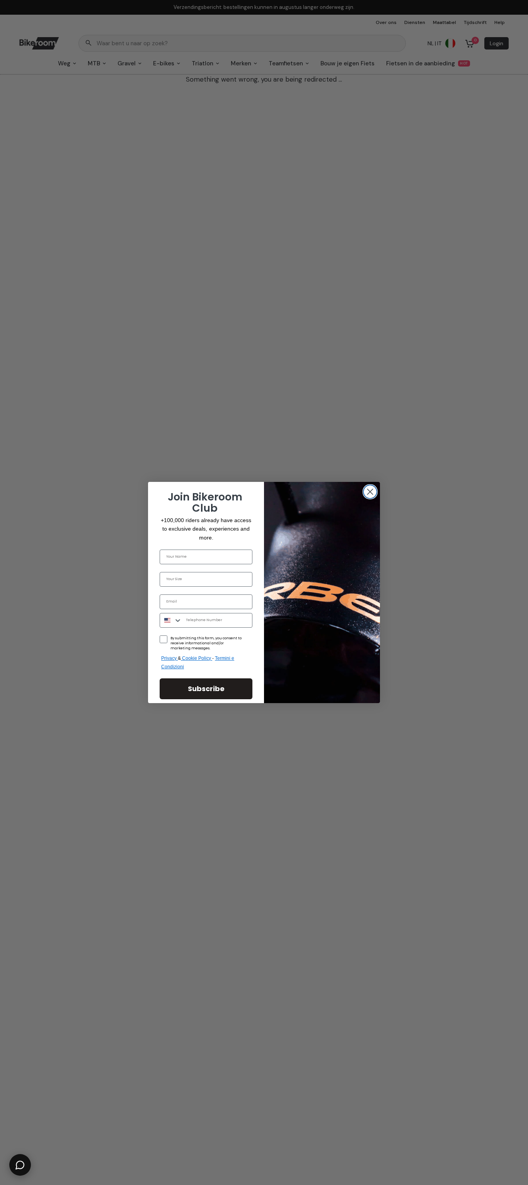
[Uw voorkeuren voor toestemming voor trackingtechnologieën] (520, 888)
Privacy (169, 658)
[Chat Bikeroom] (20, 1165)
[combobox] (171, 620)
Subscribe (206, 688)
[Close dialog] (370, 492)
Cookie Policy (197, 658)
